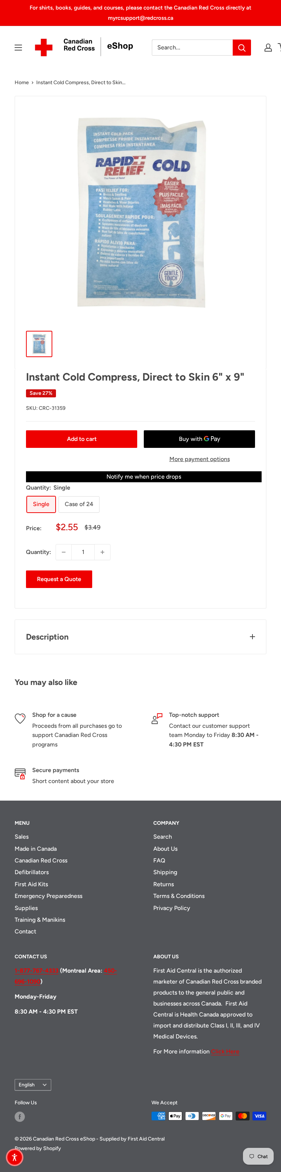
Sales (22, 836)
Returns (163, 884)
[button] (14, 1157)
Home (22, 82)
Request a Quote (59, 579)
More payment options (199, 459)
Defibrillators (32, 872)
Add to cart (82, 438)
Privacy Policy (171, 908)
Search (162, 836)
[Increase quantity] (102, 552)
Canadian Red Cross (41, 860)
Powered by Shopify (38, 1148)
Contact (25, 931)
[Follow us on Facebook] (20, 1117)
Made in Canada (36, 848)
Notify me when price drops (143, 476)
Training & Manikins (40, 919)
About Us (165, 848)
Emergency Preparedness (48, 895)
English (27, 1084)
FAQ (159, 860)
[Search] (242, 48)
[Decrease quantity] (63, 552)
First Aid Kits (31, 884)
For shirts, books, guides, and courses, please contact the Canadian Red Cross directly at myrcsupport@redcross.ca (140, 12)
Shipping (165, 872)
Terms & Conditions (179, 895)
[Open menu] (18, 47)
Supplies (26, 908)
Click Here (225, 1051)
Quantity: (38, 551)
